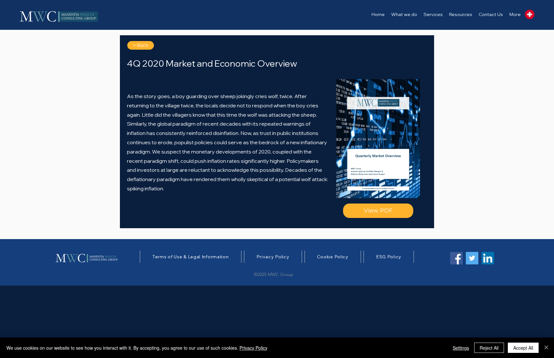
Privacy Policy (253, 348)
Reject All (489, 348)
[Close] (546, 348)
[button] (433, 14)
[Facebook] (456, 258)
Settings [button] (461, 348)
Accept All (523, 348)
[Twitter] (472, 258)
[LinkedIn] (488, 258)
